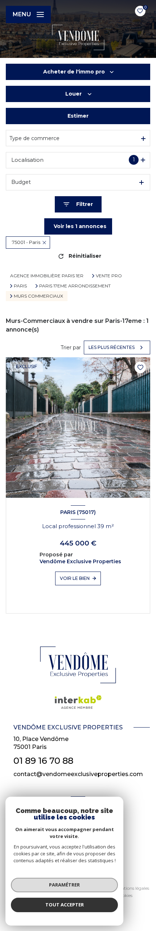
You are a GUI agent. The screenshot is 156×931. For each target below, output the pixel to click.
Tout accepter (64, 904)
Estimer (78, 116)
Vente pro (109, 276)
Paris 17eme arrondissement (75, 286)
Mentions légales (132, 888)
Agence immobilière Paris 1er (46, 275)
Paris (20, 286)
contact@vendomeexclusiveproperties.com (78, 774)
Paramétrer (64, 884)
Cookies (124, 895)
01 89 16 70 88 (43, 760)
